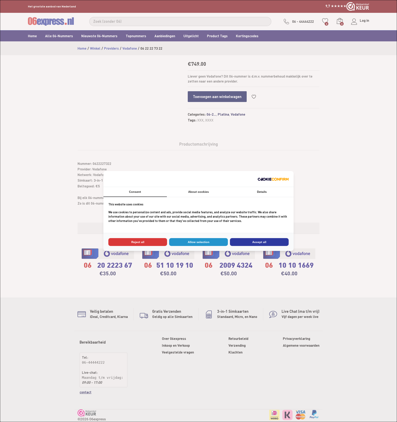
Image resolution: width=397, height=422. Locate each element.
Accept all (259, 242)
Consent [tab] (135, 191)
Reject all (137, 242)
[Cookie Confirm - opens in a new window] (273, 179)
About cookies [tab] (198, 191)
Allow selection (198, 242)
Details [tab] (262, 191)
